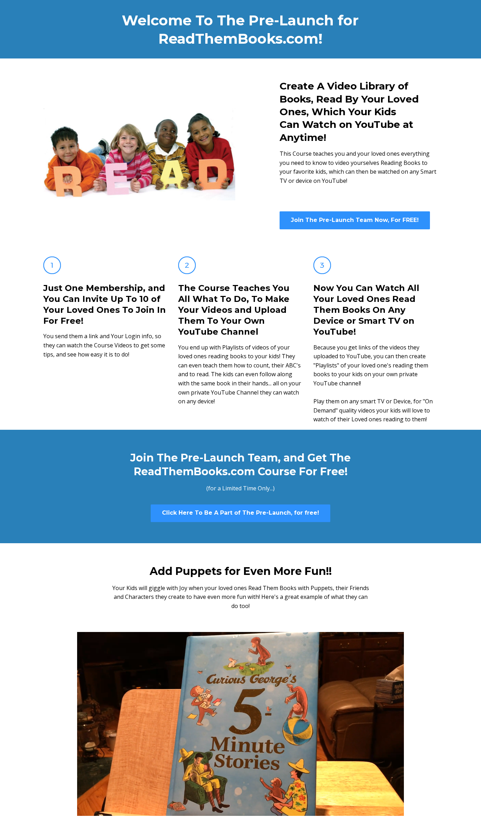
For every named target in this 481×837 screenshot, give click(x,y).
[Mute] (369, 810)
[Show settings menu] (383, 810)
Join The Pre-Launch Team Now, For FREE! (355, 220)
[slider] (233, 810)
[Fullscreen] (397, 810)
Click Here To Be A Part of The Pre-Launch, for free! (240, 512)
